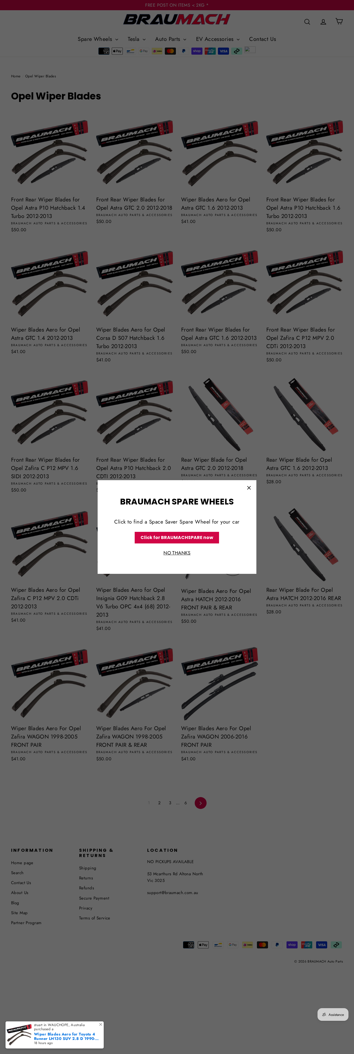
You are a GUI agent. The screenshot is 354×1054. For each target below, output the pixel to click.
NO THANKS (177, 553)
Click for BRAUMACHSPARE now (176, 537)
